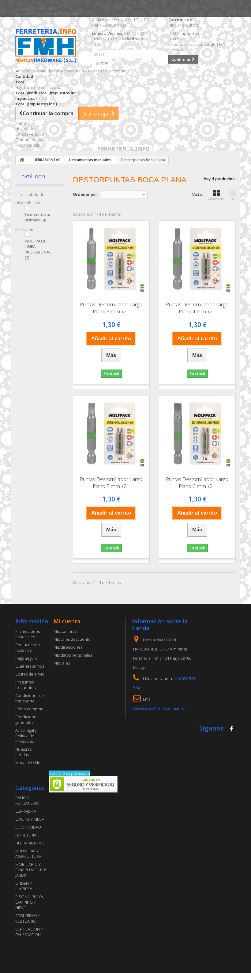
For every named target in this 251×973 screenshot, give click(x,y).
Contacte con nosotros (36, 8)
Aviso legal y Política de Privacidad (26, 735)
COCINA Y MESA (29, 819)
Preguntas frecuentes (25, 684)
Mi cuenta (67, 621)
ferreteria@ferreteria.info (159, 708)
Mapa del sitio (27, 145)
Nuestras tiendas (23, 751)
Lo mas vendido (29, 134)
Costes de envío (29, 674)
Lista (232, 198)
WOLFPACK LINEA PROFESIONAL (37, 249)
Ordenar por (85, 194)
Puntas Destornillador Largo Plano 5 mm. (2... (111, 483)
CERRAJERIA (25, 811)
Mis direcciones (68, 647)
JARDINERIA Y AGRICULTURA (28, 853)
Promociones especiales (27, 634)
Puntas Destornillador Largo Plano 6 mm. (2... (197, 483)
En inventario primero (37, 217)
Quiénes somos (29, 666)
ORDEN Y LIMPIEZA (23, 885)
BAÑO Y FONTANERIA (27, 800)
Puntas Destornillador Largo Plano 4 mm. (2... (197, 308)
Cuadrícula (216, 198)
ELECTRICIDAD (28, 827)
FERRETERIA (25, 835)
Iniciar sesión (27, 2)
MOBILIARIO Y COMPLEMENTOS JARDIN (31, 870)
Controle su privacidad (69, 773)
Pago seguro (26, 658)
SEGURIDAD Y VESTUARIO (27, 918)
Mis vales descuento (72, 639)
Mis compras (65, 631)
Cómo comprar (29, 709)
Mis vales (62, 663)
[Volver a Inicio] (22, 160)
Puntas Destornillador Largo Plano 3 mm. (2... (111, 308)
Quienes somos (29, 139)
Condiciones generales (26, 719)
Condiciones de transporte (29, 698)
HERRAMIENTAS (29, 843)
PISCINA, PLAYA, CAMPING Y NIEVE (29, 902)
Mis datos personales (73, 655)
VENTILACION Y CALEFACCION (29, 931)
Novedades (25, 128)
